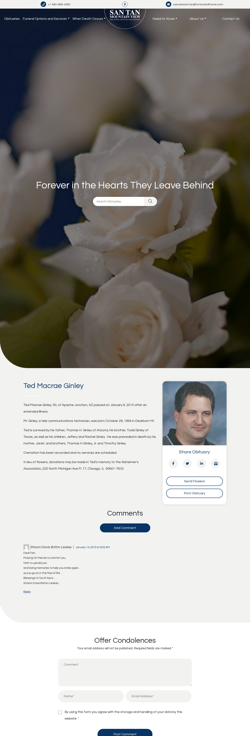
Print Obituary (194, 493)
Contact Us (230, 18)
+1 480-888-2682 (59, 4)
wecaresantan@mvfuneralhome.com (198, 4)
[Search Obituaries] (150, 201)
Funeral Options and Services (45, 18)
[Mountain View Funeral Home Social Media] (125, 4)
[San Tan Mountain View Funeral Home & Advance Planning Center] (125, 19)
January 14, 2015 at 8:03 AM (92, 547)
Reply (27, 591)
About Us (197, 18)
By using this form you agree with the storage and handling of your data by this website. (123, 715)
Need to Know (164, 18)
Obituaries (12, 18)
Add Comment (125, 528)
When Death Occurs (87, 18)
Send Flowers (194, 481)
